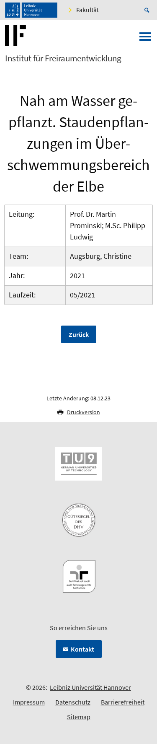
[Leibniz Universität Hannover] (31, 10)
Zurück (79, 334)
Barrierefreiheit (122, 702)
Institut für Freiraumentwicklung (63, 58)
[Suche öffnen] (148, 10)
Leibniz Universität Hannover (90, 687)
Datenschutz (72, 702)
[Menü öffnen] (145, 39)
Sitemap (78, 716)
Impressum (29, 702)
